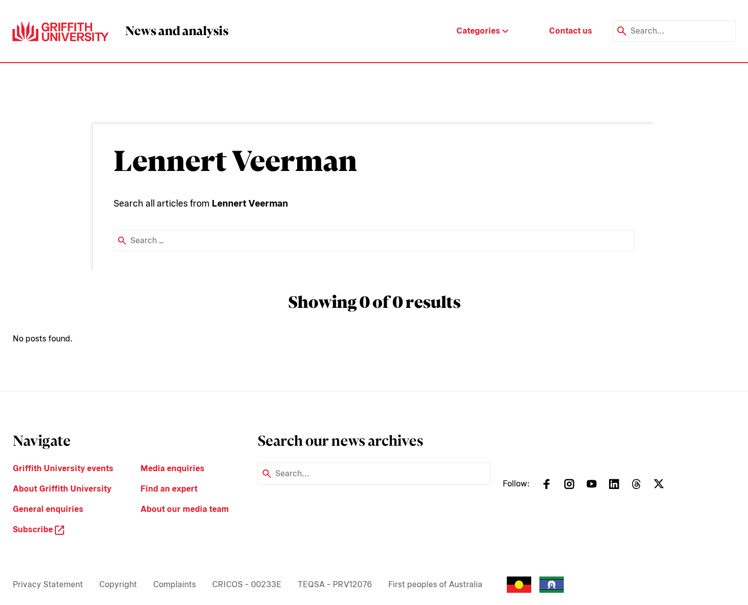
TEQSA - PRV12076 (335, 584)
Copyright (118, 584)
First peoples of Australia (435, 584)
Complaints (174, 584)
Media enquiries (172, 468)
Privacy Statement (48, 584)
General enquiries (48, 509)
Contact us (570, 31)
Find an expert (168, 489)
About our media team (184, 509)
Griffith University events (63, 468)
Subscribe (34, 529)
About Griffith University (62, 489)
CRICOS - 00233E (246, 584)
